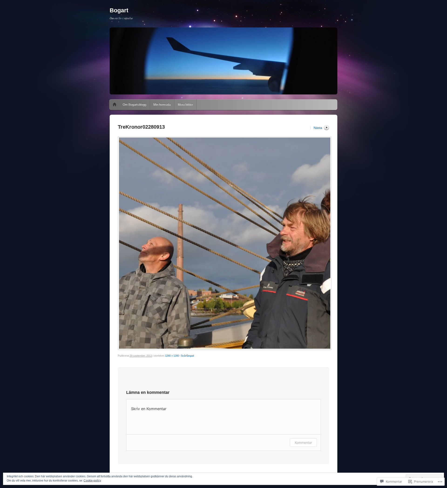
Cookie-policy (92, 480)
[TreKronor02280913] (223, 243)
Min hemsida (162, 104)
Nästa (318, 128)
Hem (114, 104)
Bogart (119, 10)
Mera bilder (185, 104)
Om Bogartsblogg (134, 104)
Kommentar (303, 443)
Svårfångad (187, 355)
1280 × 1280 (172, 355)
